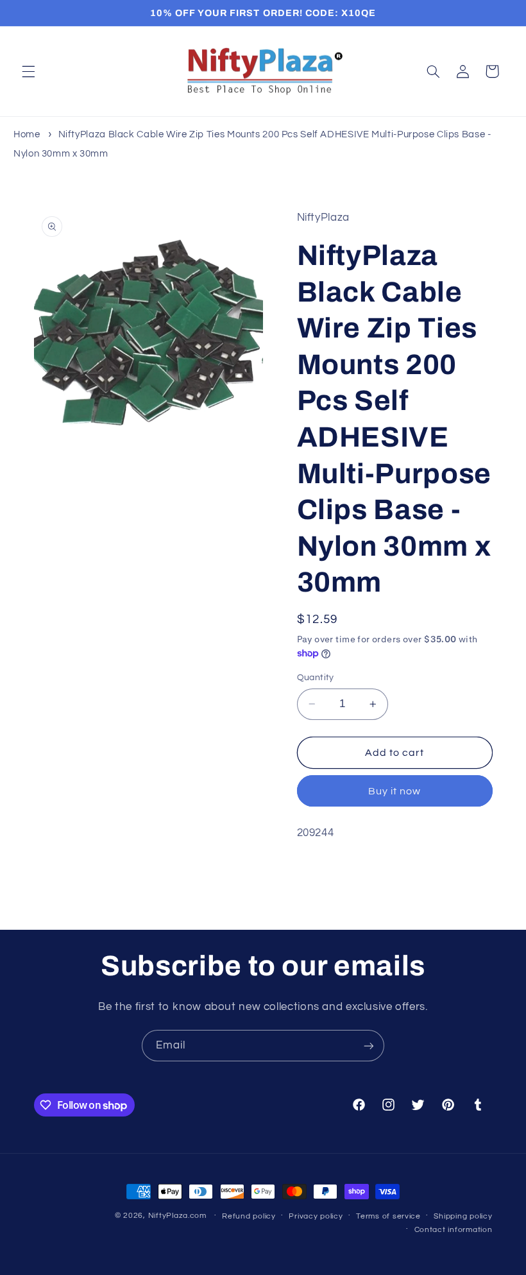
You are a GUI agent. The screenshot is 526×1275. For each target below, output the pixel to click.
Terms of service (388, 1216)
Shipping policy (463, 1216)
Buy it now (394, 791)
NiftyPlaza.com (177, 1215)
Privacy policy (316, 1216)
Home (26, 134)
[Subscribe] (369, 1045)
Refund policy (249, 1216)
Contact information (453, 1229)
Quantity (315, 677)
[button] (28, 71)
